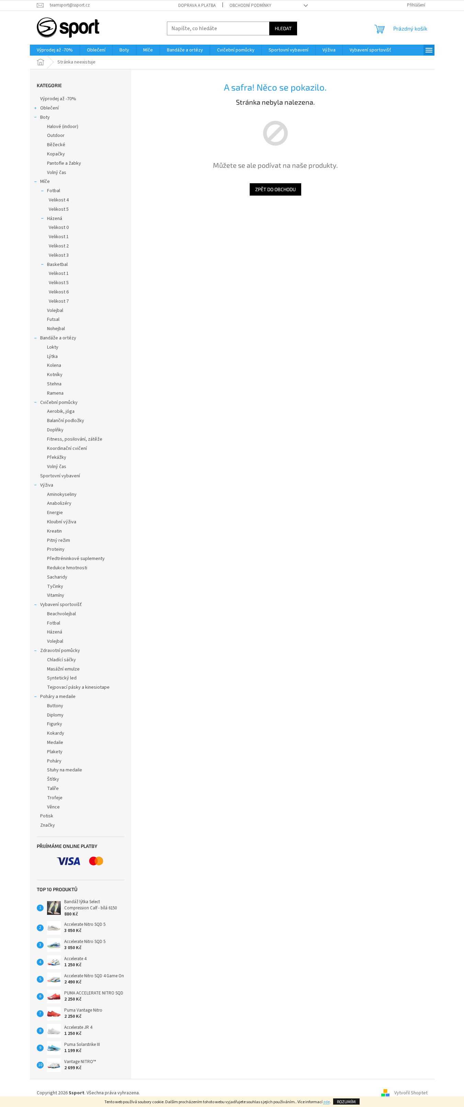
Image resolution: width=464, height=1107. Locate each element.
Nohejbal (56, 328)
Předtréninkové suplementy (76, 558)
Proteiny (56, 549)
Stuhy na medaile (64, 770)
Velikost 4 (59, 200)
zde (326, 1102)
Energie (55, 512)
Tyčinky (55, 586)
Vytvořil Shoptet (411, 1092)
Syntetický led (62, 678)
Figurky (54, 724)
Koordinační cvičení (67, 448)
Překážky (56, 457)
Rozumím (346, 1101)
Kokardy (55, 733)
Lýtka (52, 356)
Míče (45, 181)
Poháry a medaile (58, 696)
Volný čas (56, 172)
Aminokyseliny (62, 494)
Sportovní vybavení (60, 476)
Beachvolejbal (61, 613)
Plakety (55, 751)
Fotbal (53, 190)
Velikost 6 (59, 292)
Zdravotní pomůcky (60, 650)
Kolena (54, 365)
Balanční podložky (65, 420)
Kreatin (54, 531)
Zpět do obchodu (275, 189)
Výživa (46, 485)
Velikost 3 (59, 255)
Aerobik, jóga (61, 411)
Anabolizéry (59, 503)
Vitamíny (55, 595)
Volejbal (55, 310)
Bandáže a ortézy (58, 338)
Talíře (53, 788)
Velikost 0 (59, 227)
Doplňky (55, 430)
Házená (54, 218)
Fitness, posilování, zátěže (74, 439)
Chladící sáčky (61, 659)
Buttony (55, 705)
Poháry (54, 761)
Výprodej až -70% (58, 98)
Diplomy (55, 715)
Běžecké (56, 144)
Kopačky (56, 154)
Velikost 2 (59, 246)
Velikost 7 (59, 301)
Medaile (55, 742)
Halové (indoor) (62, 126)
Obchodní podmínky (250, 5)
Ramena (55, 393)
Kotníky (55, 374)
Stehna (54, 384)
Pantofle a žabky (64, 163)
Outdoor (56, 135)
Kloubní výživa (61, 521)
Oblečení (49, 108)
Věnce (53, 807)
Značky (47, 825)
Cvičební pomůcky (59, 402)
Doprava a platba (197, 5)
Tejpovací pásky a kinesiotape (78, 687)
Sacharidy (57, 577)
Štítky (53, 779)
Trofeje (55, 797)
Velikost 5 (59, 209)
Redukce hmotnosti (67, 567)
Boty (45, 117)
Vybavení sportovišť (61, 604)
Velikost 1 (59, 236)
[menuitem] (55, 50)
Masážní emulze (63, 669)
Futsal (53, 319)
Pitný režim (58, 540)
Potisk (46, 816)
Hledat (283, 28)
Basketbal (57, 264)
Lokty (52, 347)
